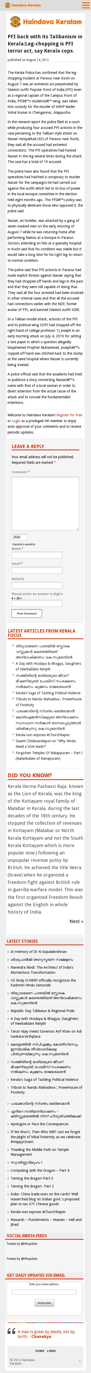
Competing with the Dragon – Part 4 (40, 1170)
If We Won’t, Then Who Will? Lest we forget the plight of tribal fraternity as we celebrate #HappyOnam (45, 1137)
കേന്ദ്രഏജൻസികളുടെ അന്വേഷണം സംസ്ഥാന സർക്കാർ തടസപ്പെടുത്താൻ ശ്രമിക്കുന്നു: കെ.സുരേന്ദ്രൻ (48, 723)
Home (39, 1351)
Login (16, 421)
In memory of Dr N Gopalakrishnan (39, 952)
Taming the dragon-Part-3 (32, 1178)
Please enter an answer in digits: (37, 594)
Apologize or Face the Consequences (40, 1124)
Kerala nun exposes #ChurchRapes (43, 735)
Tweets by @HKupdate (21, 1244)
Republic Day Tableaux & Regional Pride (42, 1011)
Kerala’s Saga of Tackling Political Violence (48, 693)
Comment (21, 472)
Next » (76, 921)
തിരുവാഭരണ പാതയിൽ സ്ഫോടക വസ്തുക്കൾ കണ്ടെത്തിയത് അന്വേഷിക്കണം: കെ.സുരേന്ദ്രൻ (44, 651)
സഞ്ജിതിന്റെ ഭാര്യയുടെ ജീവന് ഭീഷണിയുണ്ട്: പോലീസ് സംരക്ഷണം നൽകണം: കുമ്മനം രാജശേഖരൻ (46, 681)
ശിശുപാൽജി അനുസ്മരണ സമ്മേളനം (42, 959)
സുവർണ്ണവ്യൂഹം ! (26, 1162)
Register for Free (69, 415)
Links (51, 1351)
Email (17, 564)
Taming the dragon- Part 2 (32, 1186)
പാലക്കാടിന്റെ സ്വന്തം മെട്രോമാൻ (45, 711)
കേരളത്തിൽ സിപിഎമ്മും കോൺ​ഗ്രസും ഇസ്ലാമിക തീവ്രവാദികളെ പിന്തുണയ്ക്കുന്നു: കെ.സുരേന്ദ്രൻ (44, 1049)
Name (18, 549)
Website (18, 579)
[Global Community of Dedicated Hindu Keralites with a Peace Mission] (45, 27)
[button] (86, 5)
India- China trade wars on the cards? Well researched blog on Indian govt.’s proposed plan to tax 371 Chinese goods (45, 1199)
